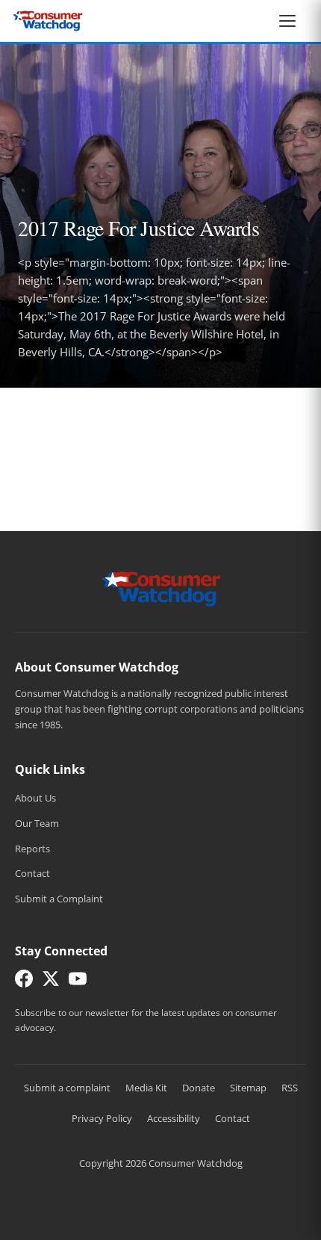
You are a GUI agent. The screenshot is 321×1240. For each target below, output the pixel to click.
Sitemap (248, 1087)
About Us (35, 798)
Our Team (37, 823)
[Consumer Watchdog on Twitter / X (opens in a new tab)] (51, 982)
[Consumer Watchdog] (48, 21)
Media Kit (146, 1087)
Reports (32, 848)
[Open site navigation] (291, 21)
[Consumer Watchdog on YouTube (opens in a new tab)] (78, 982)
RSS (289, 1087)
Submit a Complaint (59, 898)
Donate (198, 1087)
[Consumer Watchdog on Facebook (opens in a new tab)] (24, 982)
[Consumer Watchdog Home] (160, 587)
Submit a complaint (67, 1087)
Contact (32, 873)
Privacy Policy (102, 1118)
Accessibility (173, 1118)
